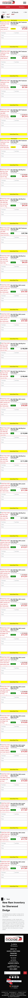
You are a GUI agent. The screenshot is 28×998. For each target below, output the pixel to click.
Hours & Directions (13, 951)
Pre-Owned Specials (13, 961)
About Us (13, 949)
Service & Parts (13, 963)
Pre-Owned (13, 959)
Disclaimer (13, 969)
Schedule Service (13, 965)
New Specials (13, 960)
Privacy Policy (22, 992)
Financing (13, 953)
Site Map (6, 994)
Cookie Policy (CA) (13, 967)
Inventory (13, 955)
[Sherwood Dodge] (8, 2)
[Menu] (24, 3)
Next (8, 17)
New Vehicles (13, 957)
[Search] (25, 972)
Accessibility (13, 992)
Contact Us (4, 992)
